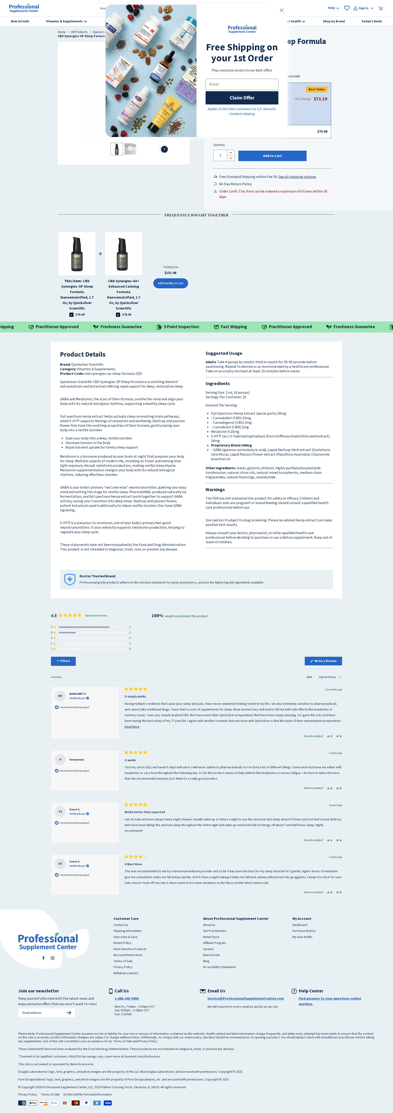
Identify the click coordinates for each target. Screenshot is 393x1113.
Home (62, 32)
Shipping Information (127, 931)
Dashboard (299, 925)
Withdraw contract (126, 973)
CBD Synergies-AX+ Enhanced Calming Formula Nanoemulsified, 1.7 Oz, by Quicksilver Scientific (123, 295)
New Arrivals (211, 955)
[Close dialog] (282, 10)
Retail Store (211, 937)
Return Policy (122, 943)
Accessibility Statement (219, 967)
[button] (91, 627)
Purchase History (304, 931)
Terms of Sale (123, 961)
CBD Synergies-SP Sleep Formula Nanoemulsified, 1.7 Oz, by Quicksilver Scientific (76, 295)
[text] (196, 214)
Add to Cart (272, 155)
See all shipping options (297, 176)
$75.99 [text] (80, 314)
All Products (79, 32)
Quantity (219, 145)
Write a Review (328, 662)
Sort (309, 677)
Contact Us (120, 925)
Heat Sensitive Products (129, 949)
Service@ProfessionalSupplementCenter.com (245, 998)
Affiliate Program (214, 943)
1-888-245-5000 (127, 998)
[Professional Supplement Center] (24, 8)
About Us (209, 925)
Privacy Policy (122, 967)
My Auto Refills (302, 937)
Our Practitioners (215, 931)
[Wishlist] (347, 8)
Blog (206, 961)
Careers (208, 949)
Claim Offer (242, 97)
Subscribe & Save (125, 937)
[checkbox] (71, 315)
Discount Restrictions (128, 955)
